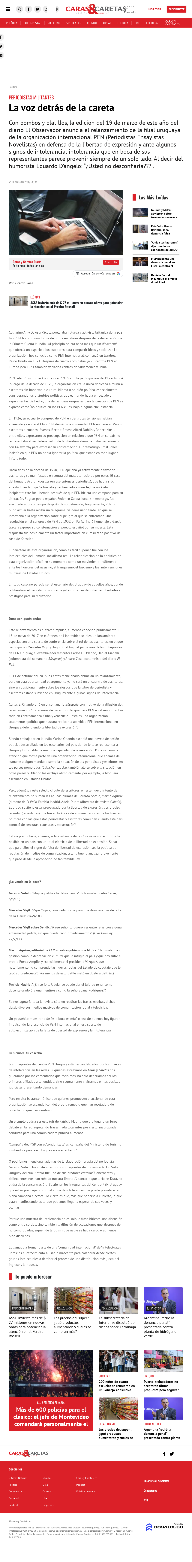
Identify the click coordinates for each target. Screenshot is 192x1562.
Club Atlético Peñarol (51, 1402)
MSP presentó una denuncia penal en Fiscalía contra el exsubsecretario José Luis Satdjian (164, 266)
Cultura (122, 23)
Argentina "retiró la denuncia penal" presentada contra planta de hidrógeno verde (160, 1326)
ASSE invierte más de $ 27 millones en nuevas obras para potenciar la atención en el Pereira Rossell (76, 304)
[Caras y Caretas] (28, 1456)
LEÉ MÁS (35, 297)
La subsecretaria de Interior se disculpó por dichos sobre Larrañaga (117, 1322)
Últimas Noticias (18, 1478)
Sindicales (73, 23)
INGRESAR (154, 9)
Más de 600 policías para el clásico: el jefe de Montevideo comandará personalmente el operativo (51, 1420)
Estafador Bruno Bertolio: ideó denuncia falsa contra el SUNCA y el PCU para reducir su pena (164, 235)
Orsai (107, 23)
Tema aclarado (110, 1308)
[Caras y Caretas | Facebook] (28, 9)
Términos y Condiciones (20, 1521)
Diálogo (149, 1376)
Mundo (92, 23)
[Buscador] (19, 9)
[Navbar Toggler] (11, 9)
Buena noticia (154, 1308)
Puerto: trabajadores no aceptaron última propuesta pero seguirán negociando (161, 1387)
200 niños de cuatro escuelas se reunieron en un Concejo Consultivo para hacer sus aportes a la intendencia (118, 1389)
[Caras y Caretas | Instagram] (46, 9)
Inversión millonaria (22, 1308)
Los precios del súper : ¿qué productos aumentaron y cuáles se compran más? (72, 1324)
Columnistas (32, 23)
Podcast (80, 1484)
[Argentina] (163, 1313)
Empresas (152, 23)
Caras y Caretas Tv (172, 23)
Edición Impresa (85, 1491)
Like (137, 23)
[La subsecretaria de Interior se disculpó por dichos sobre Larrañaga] (118, 1313)
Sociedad (53, 23)
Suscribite (111, 262)
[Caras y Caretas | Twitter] (37, 9)
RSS (146, 1500)
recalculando (64, 1308)
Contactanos (150, 1490)
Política (11, 23)
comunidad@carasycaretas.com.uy (65, 1530)
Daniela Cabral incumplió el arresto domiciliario (164, 278)
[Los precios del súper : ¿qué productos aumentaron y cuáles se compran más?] (73, 1313)
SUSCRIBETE (176, 9)
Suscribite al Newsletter (156, 1481)
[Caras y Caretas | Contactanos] (179, 1453)
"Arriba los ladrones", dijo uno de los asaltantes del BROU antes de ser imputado (164, 250)
